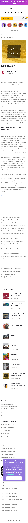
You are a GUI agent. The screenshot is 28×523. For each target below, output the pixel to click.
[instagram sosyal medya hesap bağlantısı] (11, 520)
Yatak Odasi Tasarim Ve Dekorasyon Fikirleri (17, 314)
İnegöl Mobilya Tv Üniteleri (9, 504)
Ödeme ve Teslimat (6, 445)
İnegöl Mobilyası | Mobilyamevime (16, 294)
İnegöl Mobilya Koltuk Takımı (9, 496)
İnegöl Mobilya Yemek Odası (9, 488)
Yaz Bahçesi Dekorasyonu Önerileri (17, 355)
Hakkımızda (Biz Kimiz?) (8, 457)
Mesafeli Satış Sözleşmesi (8, 448)
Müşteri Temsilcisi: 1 (8, 427)
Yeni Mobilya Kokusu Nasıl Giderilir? (17, 344)
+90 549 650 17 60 (8, 413)
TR (16, 8)
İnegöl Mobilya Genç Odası (9, 510)
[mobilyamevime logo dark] (14, 12)
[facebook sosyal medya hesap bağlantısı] (8, 520)
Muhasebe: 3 (6, 433)
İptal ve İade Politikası (7, 454)
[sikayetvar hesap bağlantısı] (19, 520)
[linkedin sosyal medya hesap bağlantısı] (16, 520)
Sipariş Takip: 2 (6, 430)
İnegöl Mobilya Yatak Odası (9, 493)
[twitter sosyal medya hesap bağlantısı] (13, 520)
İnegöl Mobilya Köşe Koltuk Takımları (11, 499)
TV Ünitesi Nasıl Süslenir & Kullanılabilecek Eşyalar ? (18, 374)
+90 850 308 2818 (8, 424)
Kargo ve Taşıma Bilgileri (8, 451)
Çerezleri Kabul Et (15, 478)
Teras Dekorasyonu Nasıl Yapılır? (18, 334)
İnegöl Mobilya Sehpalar (8, 507)
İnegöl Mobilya (5, 482)
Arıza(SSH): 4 (6, 437)
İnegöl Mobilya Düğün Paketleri (10, 485)
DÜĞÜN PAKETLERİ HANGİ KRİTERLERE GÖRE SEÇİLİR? (16, 324)
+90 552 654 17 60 (8, 416)
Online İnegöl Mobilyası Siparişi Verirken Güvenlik (17, 304)
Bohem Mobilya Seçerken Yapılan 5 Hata (18, 384)
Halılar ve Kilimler (16, 364)
